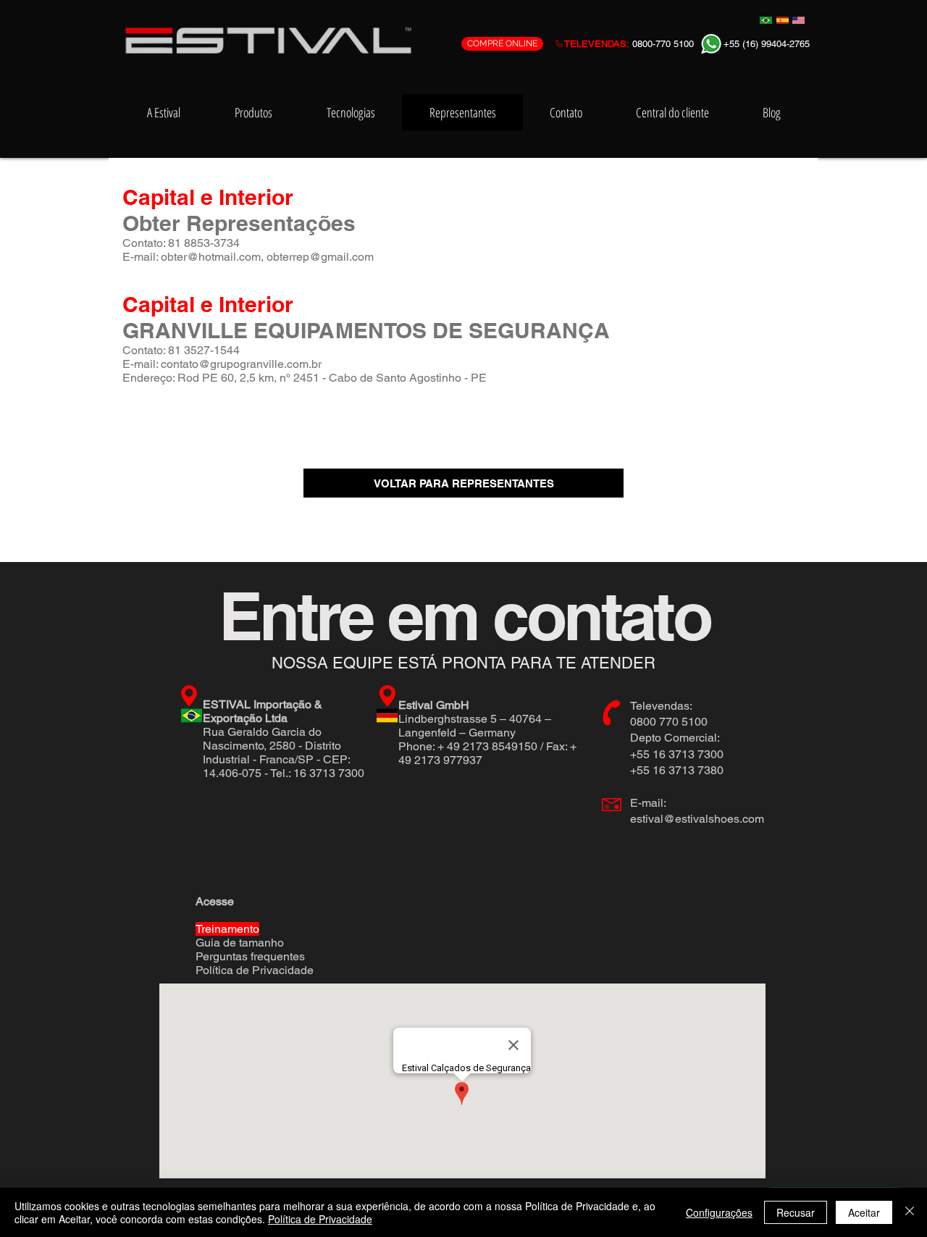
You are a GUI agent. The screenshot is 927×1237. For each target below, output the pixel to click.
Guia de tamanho (240, 942)
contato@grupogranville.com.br (241, 364)
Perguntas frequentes (250, 956)
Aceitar (864, 1212)
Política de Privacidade (255, 970)
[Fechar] (909, 1212)
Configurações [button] (719, 1212)
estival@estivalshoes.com (697, 819)
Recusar (795, 1212)
